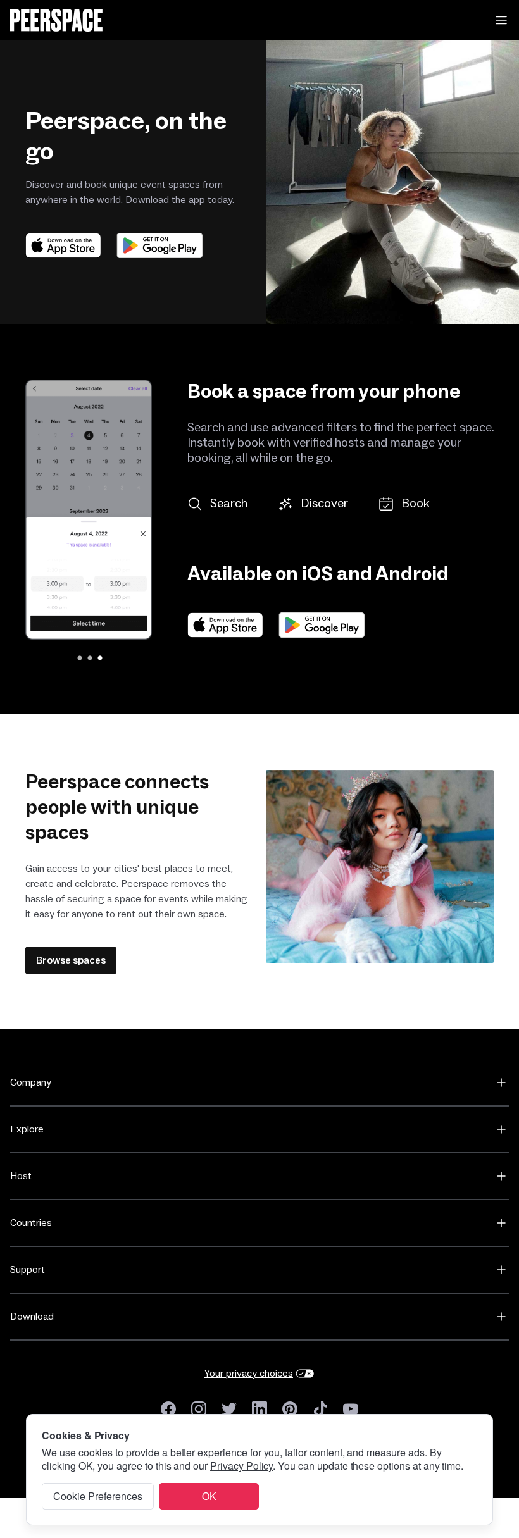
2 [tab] (89, 658)
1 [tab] (78, 658)
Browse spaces (71, 960)
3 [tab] (99, 658)
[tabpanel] (95, 510)
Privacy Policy (241, 1465)
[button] (501, 20)
